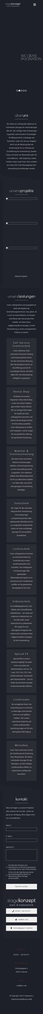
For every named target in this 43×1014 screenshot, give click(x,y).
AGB (30, 999)
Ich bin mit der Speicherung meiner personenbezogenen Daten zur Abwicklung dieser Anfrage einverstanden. (21, 875)
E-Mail (9, 836)
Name (8, 825)
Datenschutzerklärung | (20, 999)
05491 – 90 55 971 (22, 955)
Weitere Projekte (21, 276)
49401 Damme (21, 972)
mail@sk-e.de (21, 986)
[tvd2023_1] (21, 249)
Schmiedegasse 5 (21, 968)
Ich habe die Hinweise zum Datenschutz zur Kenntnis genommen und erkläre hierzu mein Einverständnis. (22, 867)
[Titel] (21, 199)
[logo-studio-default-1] (13, 3)
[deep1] (21, 224)
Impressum (29, 996)
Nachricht (10, 847)
